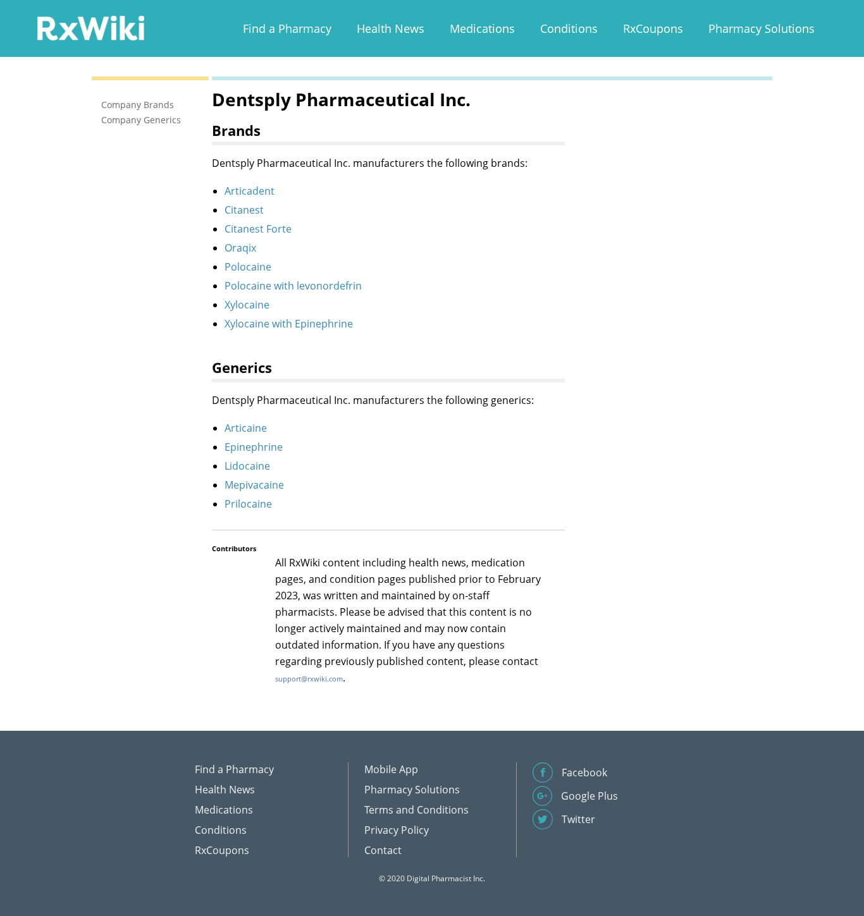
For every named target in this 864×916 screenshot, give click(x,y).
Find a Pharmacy (287, 28)
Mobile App (391, 769)
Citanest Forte (258, 229)
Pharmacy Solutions (761, 28)
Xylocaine (247, 305)
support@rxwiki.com (309, 678)
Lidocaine (247, 466)
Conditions (569, 28)
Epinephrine (254, 447)
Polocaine (248, 267)
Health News (390, 28)
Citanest (244, 210)
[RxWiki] (90, 27)
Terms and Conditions (416, 810)
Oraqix (240, 248)
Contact (383, 850)
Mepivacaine (254, 485)
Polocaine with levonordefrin (293, 286)
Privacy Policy (396, 830)
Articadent (250, 191)
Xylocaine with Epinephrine (289, 324)
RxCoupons (653, 28)
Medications (482, 28)
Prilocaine (248, 504)
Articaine (246, 428)
